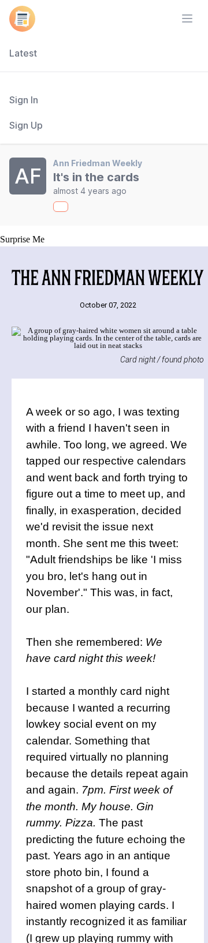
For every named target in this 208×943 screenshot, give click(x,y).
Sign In (23, 100)
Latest (23, 53)
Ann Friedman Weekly (97, 163)
